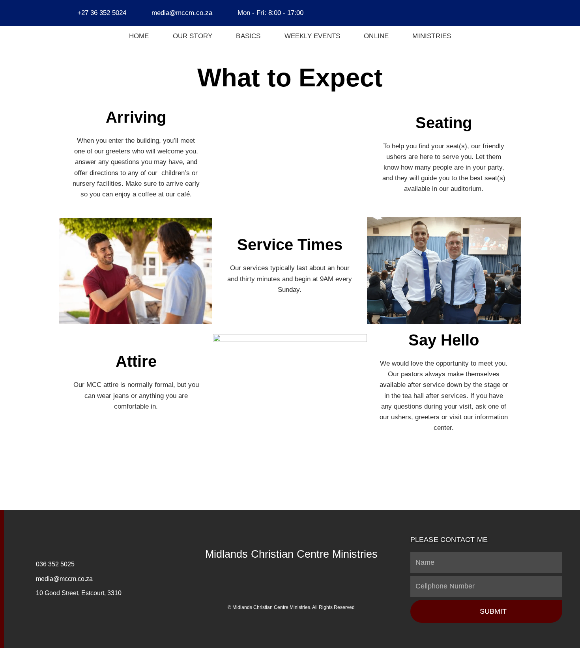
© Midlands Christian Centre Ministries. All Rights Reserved (291, 607)
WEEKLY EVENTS (312, 36)
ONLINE (376, 36)
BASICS (248, 36)
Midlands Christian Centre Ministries (291, 554)
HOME (139, 36)
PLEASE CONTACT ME (449, 539)
